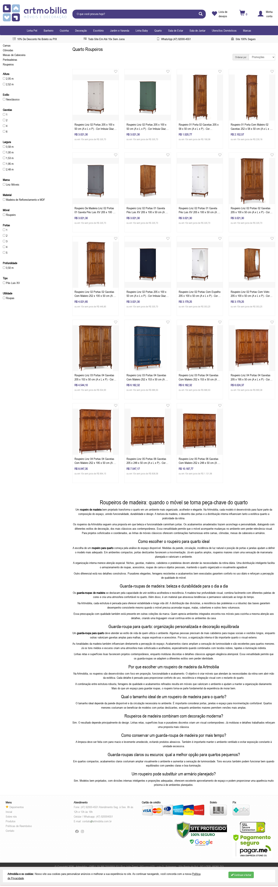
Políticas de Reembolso (19, 826)
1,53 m (9, 158)
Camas (7, 45)
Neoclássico (12, 99)
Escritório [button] (98, 30)
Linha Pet (32, 30)
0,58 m (9, 146)
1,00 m (9, 152)
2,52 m (9, 84)
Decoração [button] (81, 30)
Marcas (247, 30)
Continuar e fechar (242, 874)
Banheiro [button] (48, 30)
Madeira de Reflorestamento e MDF (25, 199)
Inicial (9, 811)
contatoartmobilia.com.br (97, 821)
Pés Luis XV (12, 283)
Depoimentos (16, 807)
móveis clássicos (152, 533)
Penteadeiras (10, 59)
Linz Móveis (12, 184)
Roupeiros (8, 64)
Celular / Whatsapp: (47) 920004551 (93, 816)
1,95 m (9, 163)
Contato (10, 830)
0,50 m (9, 267)
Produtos (11, 821)
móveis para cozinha (237, 613)
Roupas (9, 298)
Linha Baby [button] (142, 30)
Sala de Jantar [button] (197, 30)
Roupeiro (10, 214)
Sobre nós (11, 816)
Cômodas (8, 50)
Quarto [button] (158, 30)
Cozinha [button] (64, 30)
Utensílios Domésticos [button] (224, 30)
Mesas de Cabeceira (14, 55)
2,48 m (9, 169)
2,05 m (9, 78)
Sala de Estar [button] (175, 30)
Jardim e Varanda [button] (119, 30)
